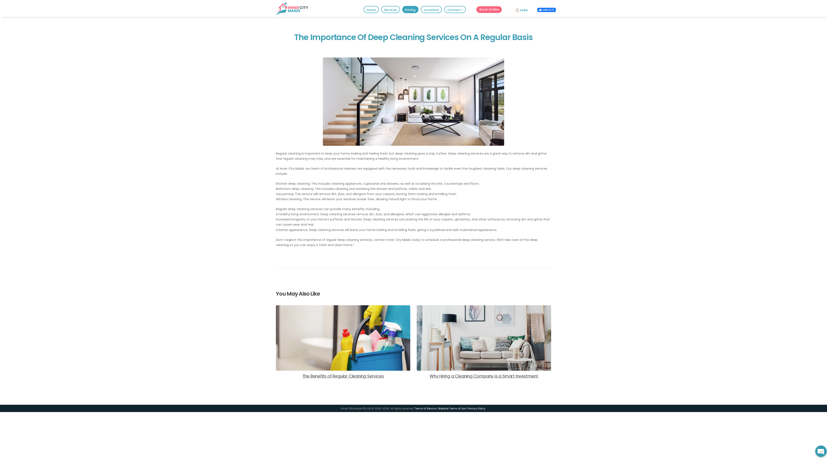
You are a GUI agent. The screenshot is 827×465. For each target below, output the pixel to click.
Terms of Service (425, 408)
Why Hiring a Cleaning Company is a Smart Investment (484, 376)
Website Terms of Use (452, 408)
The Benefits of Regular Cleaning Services (343, 376)
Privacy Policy (477, 408)
